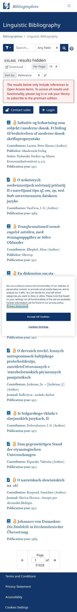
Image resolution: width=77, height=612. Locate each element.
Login (50, 110)
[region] (38, 306)
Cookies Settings (16, 607)
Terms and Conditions (21, 576)
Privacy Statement (18, 586)
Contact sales (20, 110)
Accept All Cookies (38, 316)
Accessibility (14, 597)
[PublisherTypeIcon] (15, 122)
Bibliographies (13, 36)
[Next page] (54, 560)
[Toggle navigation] (69, 6)
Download (16, 67)
